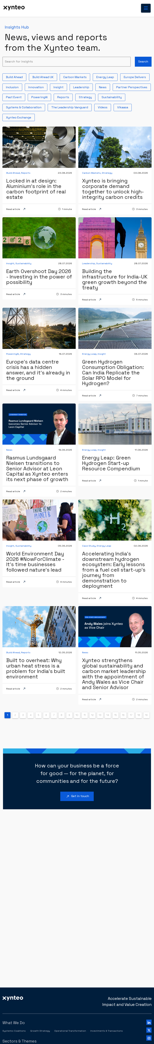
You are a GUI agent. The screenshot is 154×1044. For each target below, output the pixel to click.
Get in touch (77, 796)
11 (85, 715)
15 (115, 715)
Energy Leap (106, 76)
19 (146, 715)
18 (138, 715)
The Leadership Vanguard (71, 106)
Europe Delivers (136, 76)
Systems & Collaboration (25, 106)
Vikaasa (124, 106)
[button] (146, 8)
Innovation (37, 86)
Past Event (15, 96)
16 (123, 715)
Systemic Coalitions (14, 1030)
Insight (60, 86)
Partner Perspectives (133, 86)
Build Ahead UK (44, 76)
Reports (64, 96)
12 (92, 715)
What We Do (13, 1022)
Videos (104, 106)
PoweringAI (41, 96)
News (104, 86)
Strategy (87, 96)
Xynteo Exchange (20, 116)
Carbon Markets (76, 76)
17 (131, 715)
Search (143, 61)
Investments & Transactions (106, 1030)
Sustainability (113, 96)
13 (100, 715)
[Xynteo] (12, 997)
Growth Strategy (40, 1030)
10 (77, 715)
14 (107, 715)
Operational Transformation (70, 1030)
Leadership (82, 86)
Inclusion (14, 86)
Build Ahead (16, 76)
